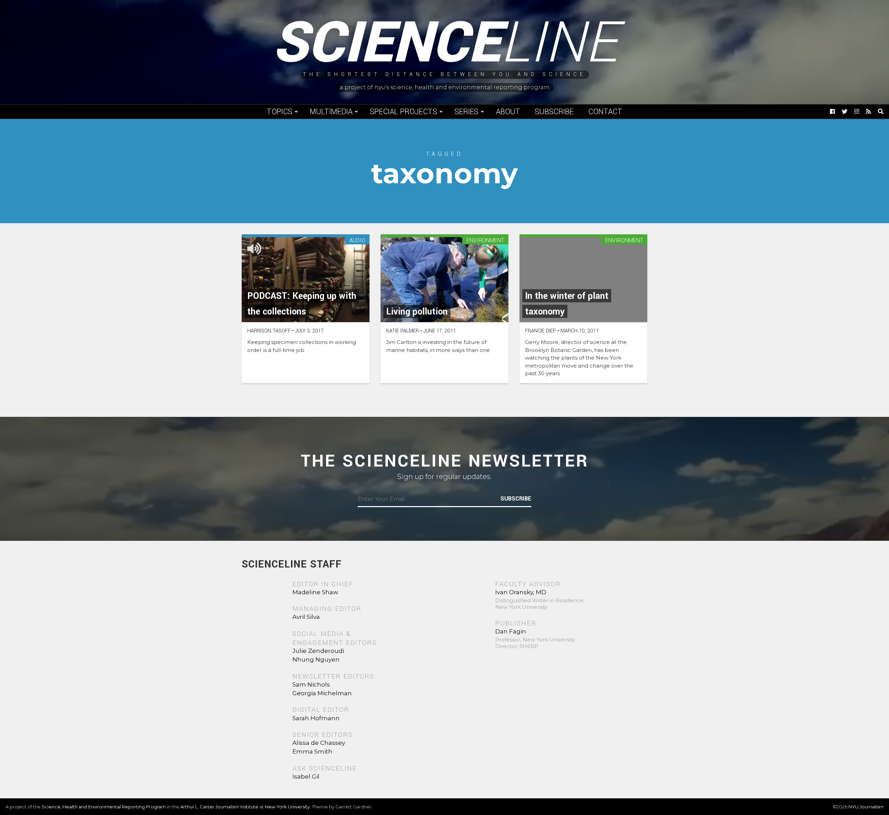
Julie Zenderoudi (318, 650)
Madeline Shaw (315, 592)
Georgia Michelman (322, 693)
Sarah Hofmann (316, 718)
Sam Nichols (311, 684)
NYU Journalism (865, 806)
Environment (485, 240)
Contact (605, 111)
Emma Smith (312, 751)
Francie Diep (540, 331)
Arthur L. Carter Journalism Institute (219, 806)
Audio (357, 240)
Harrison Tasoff (269, 331)
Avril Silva (306, 616)
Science (444, 43)
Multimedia (331, 111)
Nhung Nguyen (316, 659)
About (508, 111)
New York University (287, 806)
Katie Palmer (402, 331)
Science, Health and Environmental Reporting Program (104, 806)
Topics (279, 111)
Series (467, 111)
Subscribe (554, 111)
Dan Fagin (510, 631)
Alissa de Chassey (318, 742)
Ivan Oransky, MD (520, 592)
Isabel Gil (305, 776)
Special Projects (403, 111)
